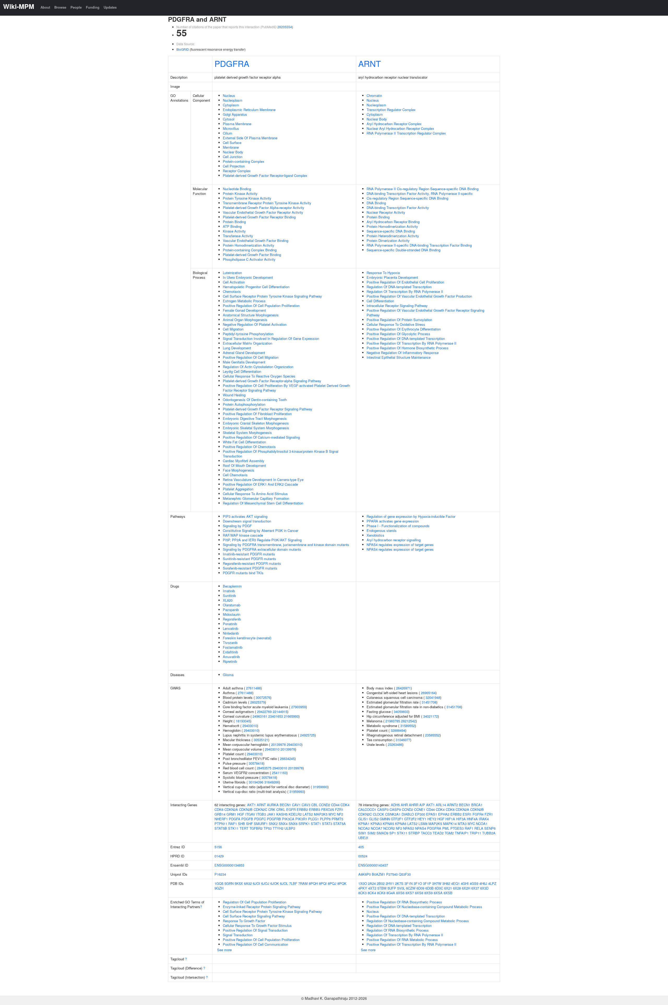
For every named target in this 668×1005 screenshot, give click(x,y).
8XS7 (409, 892)
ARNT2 (452, 804)
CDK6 (218, 809)
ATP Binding (232, 226)
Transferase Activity (238, 235)
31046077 (403, 739)
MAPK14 (450, 823)
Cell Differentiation (380, 300)
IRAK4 (484, 818)
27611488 (253, 688)
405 (361, 846)
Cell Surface (232, 142)
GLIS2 (374, 818)
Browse (60, 7)
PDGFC (260, 818)
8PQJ (332, 883)
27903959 (298, 706)
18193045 (243, 720)
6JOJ (265, 883)
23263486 (395, 744)
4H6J (483, 883)
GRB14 (219, 814)
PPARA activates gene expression (393, 521)
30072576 (263, 697)
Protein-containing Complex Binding (250, 249)
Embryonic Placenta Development (392, 277)
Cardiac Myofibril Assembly (243, 460)
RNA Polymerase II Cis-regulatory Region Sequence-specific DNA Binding (423, 188)
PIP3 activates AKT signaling (245, 516)
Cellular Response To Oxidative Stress (396, 324)
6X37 (475, 888)
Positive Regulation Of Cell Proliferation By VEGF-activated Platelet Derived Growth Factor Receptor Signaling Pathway (286, 388)
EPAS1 (431, 814)
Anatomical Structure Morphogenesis (251, 314)
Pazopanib (231, 609)
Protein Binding (234, 221)
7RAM (303, 883)
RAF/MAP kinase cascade (243, 535)
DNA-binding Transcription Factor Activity (398, 207)
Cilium (227, 133)
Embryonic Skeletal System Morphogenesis (256, 427)
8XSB (448, 892)
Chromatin (374, 95)
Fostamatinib (232, 647)
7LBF (293, 883)
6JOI (256, 883)
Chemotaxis (232, 291)
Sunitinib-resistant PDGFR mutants (249, 558)
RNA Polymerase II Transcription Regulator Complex (406, 133)
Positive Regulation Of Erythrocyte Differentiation (404, 329)
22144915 (280, 711)
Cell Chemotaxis (235, 474)
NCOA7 (376, 828)
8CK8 (381, 892)
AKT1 (251, 804)
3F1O (418, 883)
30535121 (261, 739)
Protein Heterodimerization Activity (393, 235)
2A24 (372, 883)
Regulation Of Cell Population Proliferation (254, 901)
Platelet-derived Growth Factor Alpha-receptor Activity (263, 207)
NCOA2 (364, 828)
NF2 (340, 814)
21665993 (291, 716)
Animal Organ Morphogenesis (245, 319)
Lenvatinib (230, 628)
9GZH (218, 888)
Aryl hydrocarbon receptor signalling (394, 539)
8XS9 (428, 892)
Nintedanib (231, 633)
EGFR (291, 809)
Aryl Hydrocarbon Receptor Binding (393, 221)
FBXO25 (327, 809)
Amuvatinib (231, 656)
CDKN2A (231, 809)
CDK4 (345, 804)
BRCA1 (476, 804)
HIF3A (461, 818)
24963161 (260, 716)
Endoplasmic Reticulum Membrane (249, 109)
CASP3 (383, 809)
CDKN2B (246, 809)
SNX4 (283, 823)
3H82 (446, 883)
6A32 (248, 883)
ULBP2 (289, 828)
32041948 (433, 697)
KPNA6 (400, 823)
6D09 (420, 888)
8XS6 (400, 892)
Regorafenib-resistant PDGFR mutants (252, 563)
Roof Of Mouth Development (244, 465)
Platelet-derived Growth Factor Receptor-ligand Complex (265, 175)
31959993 (320, 786)
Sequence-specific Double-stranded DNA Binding (403, 249)
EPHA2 (443, 814)
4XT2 (372, 888)
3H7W (436, 883)
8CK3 (362, 892)
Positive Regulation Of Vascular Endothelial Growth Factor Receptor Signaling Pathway (425, 312)
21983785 (392, 720)
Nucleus (229, 95)
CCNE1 (419, 809)
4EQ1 (455, 883)
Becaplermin (232, 586)
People (76, 7)
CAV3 (306, 804)
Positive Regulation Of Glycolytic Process (398, 333)
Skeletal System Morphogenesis (247, 432)
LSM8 (423, 823)
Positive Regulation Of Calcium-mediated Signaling (261, 437)
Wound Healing (234, 394)
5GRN (229, 883)
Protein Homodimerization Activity (248, 245)
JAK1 (271, 814)
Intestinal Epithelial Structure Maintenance (399, 357)
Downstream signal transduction (247, 521)
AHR (404, 804)
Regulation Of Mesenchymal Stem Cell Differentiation (263, 503)
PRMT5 (337, 818)
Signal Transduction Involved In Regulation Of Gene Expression (271, 338)
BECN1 (285, 804)
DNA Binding (376, 202)
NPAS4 (420, 828)
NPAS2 (408, 828)
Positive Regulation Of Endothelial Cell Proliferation (405, 282)
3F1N (408, 883)
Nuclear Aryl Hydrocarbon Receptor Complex (400, 128)
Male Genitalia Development (244, 361)
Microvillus (231, 128)
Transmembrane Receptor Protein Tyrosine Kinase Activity (267, 202)
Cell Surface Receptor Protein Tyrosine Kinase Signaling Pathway (272, 296)
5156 (218, 846)
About (45, 7)
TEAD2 (438, 832)
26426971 (403, 688)
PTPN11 (220, 823)
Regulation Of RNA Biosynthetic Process (398, 930)
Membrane (231, 147)
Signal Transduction (238, 934)
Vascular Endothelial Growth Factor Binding (255, 240)
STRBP (414, 832)
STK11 (233, 828)
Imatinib (229, 590)
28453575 (264, 767)
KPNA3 (376, 823)
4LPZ (492, 883)
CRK (271, 809)
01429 (219, 855)
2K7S (399, 883)
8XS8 (419, 892)
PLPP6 (325, 818)
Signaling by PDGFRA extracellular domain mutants (262, 549)
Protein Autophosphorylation (244, 404)
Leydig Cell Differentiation (242, 371)
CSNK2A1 (393, 814)
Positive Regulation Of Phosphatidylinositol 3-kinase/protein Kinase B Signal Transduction (280, 453)
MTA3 (462, 823)
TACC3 (426, 832)
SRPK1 (304, 823)
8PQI (323, 883)
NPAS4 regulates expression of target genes (400, 544)
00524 (362, 855)
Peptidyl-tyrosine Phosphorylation (248, 333)
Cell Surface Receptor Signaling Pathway (254, 916)
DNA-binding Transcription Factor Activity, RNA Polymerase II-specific (420, 193)
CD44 (335, 804)
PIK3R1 (301, 818)
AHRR (413, 804)
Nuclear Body (233, 151)
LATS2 (308, 814)
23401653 (275, 716)
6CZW (410, 888)
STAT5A (339, 823)
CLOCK (378, 814)
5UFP (391, 888)
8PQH (313, 883)
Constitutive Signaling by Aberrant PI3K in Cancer (260, 530)
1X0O (362, 883)
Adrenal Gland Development (244, 352)
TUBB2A (489, 832)
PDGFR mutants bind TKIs (243, 572)
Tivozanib (230, 642)
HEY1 (422, 818)
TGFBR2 (256, 828)
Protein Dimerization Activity (388, 240)
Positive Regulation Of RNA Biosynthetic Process (404, 901)
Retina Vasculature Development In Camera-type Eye (263, 479)
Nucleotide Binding (237, 188)
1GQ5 (218, 883)
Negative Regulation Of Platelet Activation (255, 324)
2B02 (381, 883)
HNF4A (472, 818)
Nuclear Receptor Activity (386, 212)
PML (445, 828)
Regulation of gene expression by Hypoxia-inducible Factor (411, 516)
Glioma (228, 674)
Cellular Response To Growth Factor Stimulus (257, 925)
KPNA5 (388, 823)
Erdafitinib (230, 651)
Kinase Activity (234, 231)
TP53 (268, 828)
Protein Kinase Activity (240, 193)
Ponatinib (230, 623)
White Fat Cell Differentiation (244, 441)
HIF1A (450, 818)
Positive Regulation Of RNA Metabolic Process (402, 939)
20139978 (278, 744)
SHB (241, 823)
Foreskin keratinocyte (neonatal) (247, 637)
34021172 (430, 716)
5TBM (381, 888)
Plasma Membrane (237, 123)
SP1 (392, 832)
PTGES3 (457, 828)
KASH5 (282, 814)
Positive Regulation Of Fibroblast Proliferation (257, 413)
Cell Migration (233, 329)
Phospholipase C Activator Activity (249, 259)
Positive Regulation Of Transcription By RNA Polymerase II (411, 343)
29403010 (249, 725)
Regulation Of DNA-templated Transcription (399, 286)
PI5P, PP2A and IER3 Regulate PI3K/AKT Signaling (262, 539)
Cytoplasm (231, 104)
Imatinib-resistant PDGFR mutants (249, 553)
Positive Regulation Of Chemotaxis (249, 446)
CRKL (280, 809)
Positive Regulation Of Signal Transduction (255, 930)
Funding (92, 7)
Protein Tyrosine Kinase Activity (247, 198)
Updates (110, 7)
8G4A (390, 892)
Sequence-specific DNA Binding (391, 231)
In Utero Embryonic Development (248, 277)
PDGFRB (274, 818)
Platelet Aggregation (238, 488)
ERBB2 (302, 809)
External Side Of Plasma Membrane (250, 137)
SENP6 (490, 828)
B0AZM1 (378, 874)
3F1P (427, 883)
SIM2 (371, 832)
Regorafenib (232, 619)
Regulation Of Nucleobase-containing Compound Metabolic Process (418, 920)
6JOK (274, 883)
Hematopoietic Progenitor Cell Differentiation (256, 286)
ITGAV (250, 814)
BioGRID (182, 49)
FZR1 (339, 809)
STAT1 (316, 823)
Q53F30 (405, 874)
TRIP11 (475, 832)
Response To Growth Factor (244, 920)
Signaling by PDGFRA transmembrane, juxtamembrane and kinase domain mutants (286, 544)
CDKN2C (260, 809)
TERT (244, 828)
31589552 (407, 725)
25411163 (279, 772)
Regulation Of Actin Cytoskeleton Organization (258, 366)
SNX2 (273, 823)
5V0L (401, 888)
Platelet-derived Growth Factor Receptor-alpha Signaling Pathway (272, 380)
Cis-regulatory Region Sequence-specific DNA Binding (407, 198)
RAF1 (232, 823)
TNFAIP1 (462, 832)
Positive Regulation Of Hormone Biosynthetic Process (408, 347)
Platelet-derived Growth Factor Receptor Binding (259, 216)
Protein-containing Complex (243, 161)
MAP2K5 (320, 814)
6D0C (439, 888)
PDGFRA (231, 63)
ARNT (369, 63)
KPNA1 (363, 823)
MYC (332, 814)
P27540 (392, 874)
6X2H (466, 888)
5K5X (239, 883)
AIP (422, 804)
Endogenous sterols (382, 530)
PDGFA (234, 818)
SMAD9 (382, 832)
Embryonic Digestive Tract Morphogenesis (255, 418)
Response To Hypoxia (383, 272)
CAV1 (296, 804)
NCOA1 (481, 823)
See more (224, 949)
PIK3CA (288, 818)
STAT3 (327, 823)
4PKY (362, 888)
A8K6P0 (364, 874)
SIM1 (362, 832)
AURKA (273, 804)
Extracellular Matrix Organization (247, 343)
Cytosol (228, 119)
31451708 (429, 702)
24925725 (307, 735)
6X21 (448, 888)
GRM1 (231, 814)
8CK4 (372, 892)
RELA (478, 828)
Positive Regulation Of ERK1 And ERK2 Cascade (260, 484)
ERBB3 (314, 809)
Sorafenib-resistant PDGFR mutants (250, 568)
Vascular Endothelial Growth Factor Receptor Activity (263, 212)
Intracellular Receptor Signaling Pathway (397, 305)
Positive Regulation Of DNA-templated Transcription (406, 338)
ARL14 (441, 804)
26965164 (428, 692)
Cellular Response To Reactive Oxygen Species (259, 376)
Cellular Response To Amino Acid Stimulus (255, 493)
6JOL (284, 883)
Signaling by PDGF (237, 525)
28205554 (284, 27)
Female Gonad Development (244, 310)
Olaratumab (231, 604)
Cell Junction (232, 156)
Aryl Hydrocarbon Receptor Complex (394, 123)
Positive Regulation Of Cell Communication (255, 944)
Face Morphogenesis (238, 470)
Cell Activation (234, 282)
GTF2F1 (397, 818)
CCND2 (324, 804)
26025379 (257, 702)
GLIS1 (363, 818)
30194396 (256, 782)
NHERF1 (221, 818)
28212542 (408, 720)
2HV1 (390, 883)
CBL (314, 804)
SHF (249, 823)
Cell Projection (234, 166)
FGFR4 (478, 814)
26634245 (287, 758)
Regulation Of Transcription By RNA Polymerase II (405, 291)
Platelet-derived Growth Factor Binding (252, 254)
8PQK (342, 883)
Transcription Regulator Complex (391, 109)
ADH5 (395, 804)
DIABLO (408, 814)
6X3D (484, 888)
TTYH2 (278, 828)
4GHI (465, 883)
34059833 (401, 711)
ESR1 (467, 814)
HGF (240, 814)
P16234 (220, 874)
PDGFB (247, 818)
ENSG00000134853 (229, 865)
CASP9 (395, 809)
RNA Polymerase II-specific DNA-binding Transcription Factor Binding (419, 245)
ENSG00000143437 (373, 865)
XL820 (227, 600)
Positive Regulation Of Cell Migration (250, 357)
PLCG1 (313, 818)
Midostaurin (231, 614)
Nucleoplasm (232, 100)
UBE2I (363, 837)
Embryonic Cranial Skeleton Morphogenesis (256, 423)
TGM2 (449, 832)
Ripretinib (230, 661)
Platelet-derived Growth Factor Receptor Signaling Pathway (267, 408)
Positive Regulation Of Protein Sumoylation (399, 319)
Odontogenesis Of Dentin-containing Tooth (255, 399)
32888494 (398, 730)
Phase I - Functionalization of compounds (398, 525)
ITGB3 (261, 814)
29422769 (264, 711)
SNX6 (293, 823)
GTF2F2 (410, 818)
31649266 (271, 782)
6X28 (457, 888)
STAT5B (220, 828)
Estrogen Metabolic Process (244, 300)
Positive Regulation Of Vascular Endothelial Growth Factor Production (419, 296)
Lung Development (237, 347)
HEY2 (431, 818)
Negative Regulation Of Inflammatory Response (403, 352)
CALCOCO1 (367, 809)
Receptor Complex (237, 170)
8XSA (438, 892)
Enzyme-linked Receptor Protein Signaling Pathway (262, 906)
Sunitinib (229, 595)
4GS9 (474, 883)
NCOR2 (389, 828)
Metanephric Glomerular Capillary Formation (256, 498)
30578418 (256, 763)
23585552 (432, 735)
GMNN (385, 818)
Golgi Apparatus (235, 114)
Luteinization (232, 272)
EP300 (420, 814)
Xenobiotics (375, 535)
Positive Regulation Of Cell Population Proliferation (261, 305)
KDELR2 (295, 814)
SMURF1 (261, 823)
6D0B (429, 888)
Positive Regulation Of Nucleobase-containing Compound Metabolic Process (424, 906)
